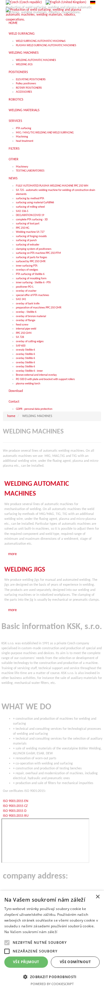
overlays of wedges (27, 269)
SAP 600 (20, 345)
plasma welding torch (28, 383)
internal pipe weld (26, 328)
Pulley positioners (26, 83)
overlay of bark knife (28, 303)
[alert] (52, 940)
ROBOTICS (16, 99)
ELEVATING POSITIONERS (31, 79)
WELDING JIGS (24, 64)
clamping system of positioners (33, 249)
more (12, 554)
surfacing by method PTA (30, 198)
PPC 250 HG (22, 228)
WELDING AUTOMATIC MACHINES (36, 60)
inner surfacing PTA (27, 265)
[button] (52, 976)
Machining (22, 136)
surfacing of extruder (27, 244)
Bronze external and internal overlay (36, 375)
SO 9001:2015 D (15, 811)
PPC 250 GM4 (23, 333)
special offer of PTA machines (32, 295)
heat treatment (24, 141)
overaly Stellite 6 (25, 349)
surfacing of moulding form (31, 278)
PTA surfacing (23, 128)
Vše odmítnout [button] (75, 961)
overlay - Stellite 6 (26, 312)
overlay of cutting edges (30, 341)
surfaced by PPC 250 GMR (30, 261)
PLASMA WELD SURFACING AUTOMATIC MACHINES (46, 45)
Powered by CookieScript (52, 984)
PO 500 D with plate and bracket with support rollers (45, 379)
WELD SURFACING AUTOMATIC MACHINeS (41, 41)
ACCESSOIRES (24, 92)
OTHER (13, 159)
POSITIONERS (18, 72)
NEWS (13, 178)
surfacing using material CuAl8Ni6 (35, 202)
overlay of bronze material (31, 316)
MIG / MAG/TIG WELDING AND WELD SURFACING (45, 132)
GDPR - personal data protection (34, 409)
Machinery (22, 166)
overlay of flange (25, 320)
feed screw (22, 324)
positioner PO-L (25, 287)
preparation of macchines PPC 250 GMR (38, 307)
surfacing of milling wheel (30, 207)
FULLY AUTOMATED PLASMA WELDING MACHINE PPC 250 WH (52, 185)
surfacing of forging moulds (31, 236)
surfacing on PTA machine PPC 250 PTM (38, 253)
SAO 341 (21, 299)
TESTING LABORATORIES (30, 170)
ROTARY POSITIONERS (29, 88)
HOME (13, 23)
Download (16, 391)
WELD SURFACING (22, 34)
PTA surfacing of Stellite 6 (30, 274)
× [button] (97, 897)
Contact (14, 401)
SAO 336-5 (22, 211)
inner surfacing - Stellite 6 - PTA (33, 282)
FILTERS (14, 148)
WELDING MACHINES (24, 53)
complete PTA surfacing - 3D (32, 219)
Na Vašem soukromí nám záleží (30, 931)
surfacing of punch (26, 240)
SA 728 (20, 337)
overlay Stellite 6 (25, 354)
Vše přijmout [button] (26, 961)
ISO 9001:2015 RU (16, 816)
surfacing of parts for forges (31, 257)
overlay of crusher (26, 291)
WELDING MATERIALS (24, 110)
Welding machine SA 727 (30, 232)
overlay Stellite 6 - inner (29, 371)
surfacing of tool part (27, 223)
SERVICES (15, 121)
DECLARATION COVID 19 (30, 215)
